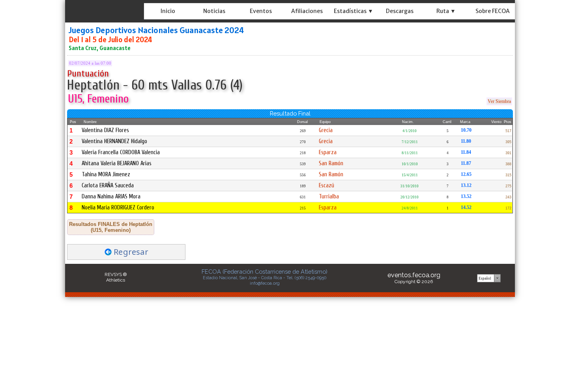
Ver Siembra (499, 101)
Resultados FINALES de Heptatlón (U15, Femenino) (110, 227)
